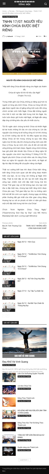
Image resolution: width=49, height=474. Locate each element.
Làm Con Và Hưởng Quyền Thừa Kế (31, 374)
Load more (23, 460)
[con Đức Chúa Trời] (9, 389)
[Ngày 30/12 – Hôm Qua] (9, 245)
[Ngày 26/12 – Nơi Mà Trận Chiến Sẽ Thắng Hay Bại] (9, 307)
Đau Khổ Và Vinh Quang (15, 361)
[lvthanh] (3, 36)
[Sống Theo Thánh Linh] (9, 402)
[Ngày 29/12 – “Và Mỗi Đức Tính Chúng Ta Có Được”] (9, 258)
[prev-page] (3, 315)
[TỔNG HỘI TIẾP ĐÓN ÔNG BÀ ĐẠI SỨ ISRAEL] (9, 439)
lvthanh (10, 36)
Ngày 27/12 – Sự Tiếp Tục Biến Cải (30, 291)
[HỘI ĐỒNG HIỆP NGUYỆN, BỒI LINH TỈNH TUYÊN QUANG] (9, 414)
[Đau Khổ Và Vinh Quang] (24, 343)
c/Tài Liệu (11, 11)
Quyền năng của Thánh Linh (28, 447)
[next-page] (7, 315)
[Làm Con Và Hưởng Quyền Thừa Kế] (9, 377)
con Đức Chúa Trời (24, 386)
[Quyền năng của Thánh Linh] (9, 451)
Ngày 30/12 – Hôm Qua (26, 242)
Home (4, 11)
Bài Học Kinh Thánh (9, 365)
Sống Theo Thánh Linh (26, 398)
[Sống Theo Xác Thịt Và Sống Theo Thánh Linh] (9, 426)
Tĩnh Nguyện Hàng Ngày (24, 11)
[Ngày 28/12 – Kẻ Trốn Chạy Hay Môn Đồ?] (9, 282)
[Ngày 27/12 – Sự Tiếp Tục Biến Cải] (9, 295)
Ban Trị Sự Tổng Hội (24, 416)
